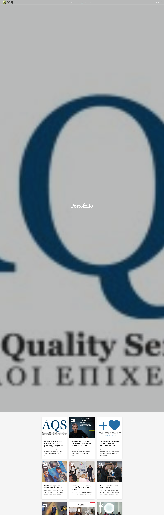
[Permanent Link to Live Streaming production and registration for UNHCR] (54, 471)
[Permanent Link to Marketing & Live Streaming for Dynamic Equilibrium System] (81, 471)
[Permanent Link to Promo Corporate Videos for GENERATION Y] (109, 471)
